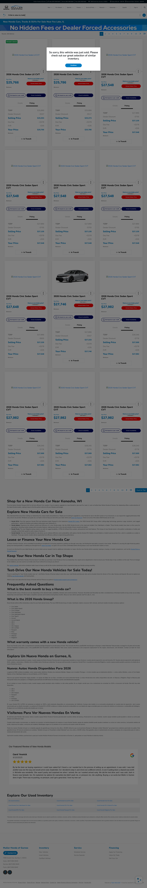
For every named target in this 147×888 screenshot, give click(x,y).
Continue (73, 65)
